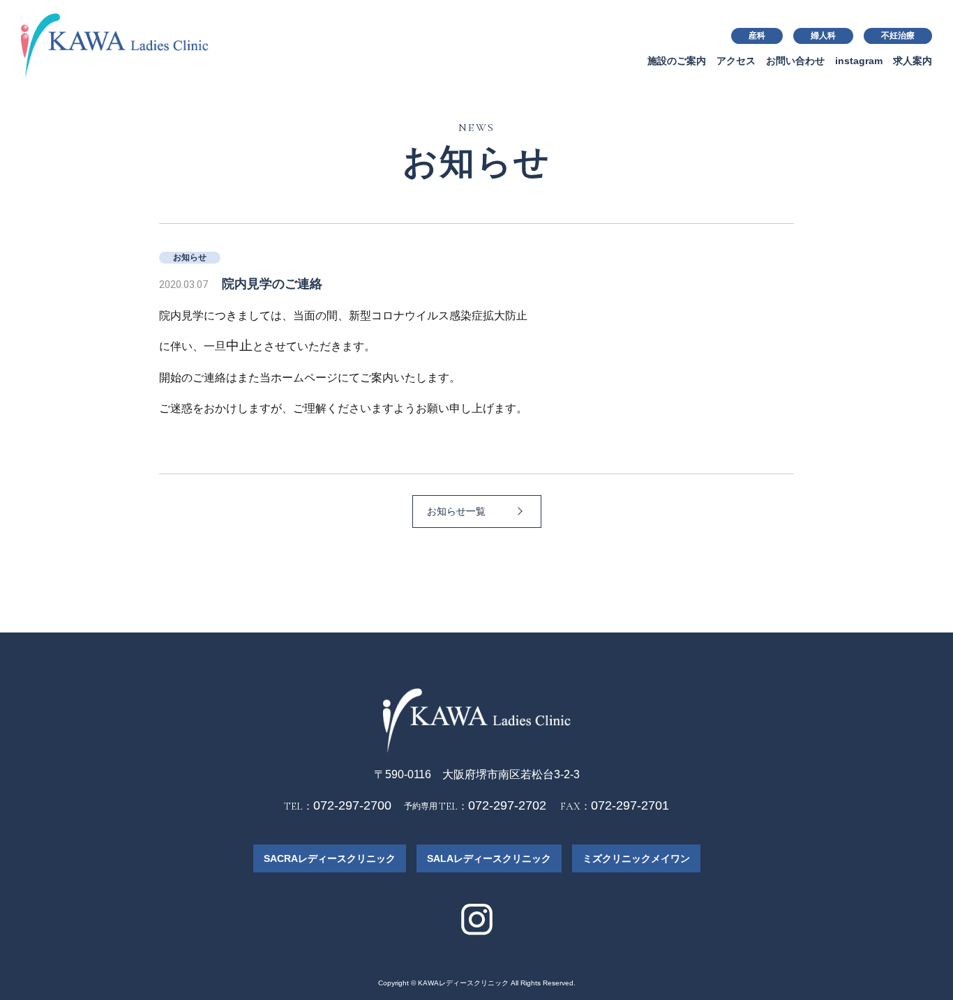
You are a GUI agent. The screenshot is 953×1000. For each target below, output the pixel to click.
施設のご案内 (676, 60)
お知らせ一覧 (456, 511)
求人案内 (912, 60)
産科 (757, 35)
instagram (859, 60)
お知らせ (190, 257)
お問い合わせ (795, 60)
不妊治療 (898, 35)
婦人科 (823, 35)
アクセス (736, 60)
